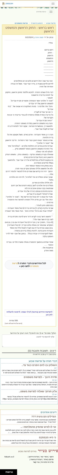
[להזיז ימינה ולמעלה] (3, 471)
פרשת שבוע (51, 23)
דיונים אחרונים (48, 412)
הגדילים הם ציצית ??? (43, 416)
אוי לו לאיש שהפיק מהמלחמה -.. (38, 427)
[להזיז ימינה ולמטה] (3, 473)
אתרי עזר (44, 457)
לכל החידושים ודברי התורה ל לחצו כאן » (29, 264)
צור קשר (36, 462)
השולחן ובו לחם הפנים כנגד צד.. (39, 365)
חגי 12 (54, 380)
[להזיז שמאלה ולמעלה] (2, 471)
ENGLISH (9, 4)
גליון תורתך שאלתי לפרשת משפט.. (38, 391)
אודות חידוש (34, 457)
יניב (55, 368)
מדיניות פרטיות (47, 462)
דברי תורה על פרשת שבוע (43, 361)
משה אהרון (38, 37)
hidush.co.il (9, 457)
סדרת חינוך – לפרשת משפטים (40, 377)
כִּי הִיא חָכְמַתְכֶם (47, 437)
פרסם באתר (49, 459)
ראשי (52, 457)
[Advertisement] (23, 56)
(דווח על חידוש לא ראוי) (13, 323)
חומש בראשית (37, 23)
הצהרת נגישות (36, 459)
